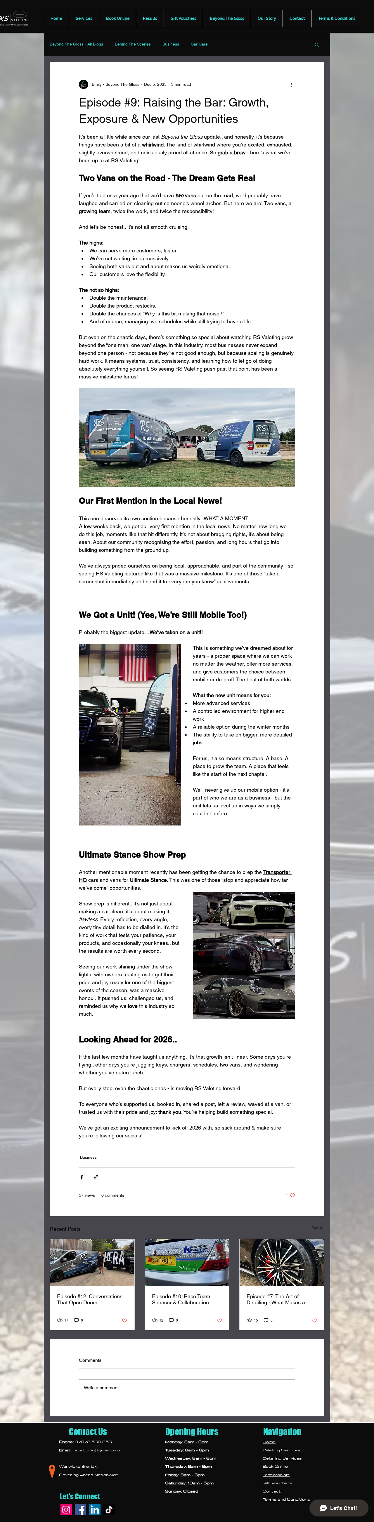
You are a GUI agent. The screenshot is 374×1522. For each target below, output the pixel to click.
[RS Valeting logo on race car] (187, 1262)
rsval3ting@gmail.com (96, 1449)
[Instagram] (66, 1509)
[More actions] (291, 84)
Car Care (199, 44)
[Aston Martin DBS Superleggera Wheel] (282, 1262)
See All (317, 1228)
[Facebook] (80, 1509)
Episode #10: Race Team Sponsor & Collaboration (181, 1299)
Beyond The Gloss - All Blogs (76, 44)
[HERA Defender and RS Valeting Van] (92, 1262)
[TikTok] (109, 1509)
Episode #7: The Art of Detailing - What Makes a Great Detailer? (276, 1299)
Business (170, 44)
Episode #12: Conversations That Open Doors (89, 1299)
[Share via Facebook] (81, 1177)
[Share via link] (96, 1177)
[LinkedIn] (95, 1509)
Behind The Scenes (133, 44)
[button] (84, 18)
